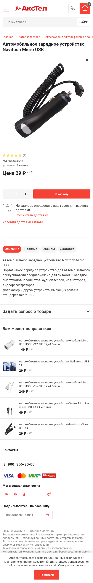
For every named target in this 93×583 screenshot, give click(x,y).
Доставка (67, 249)
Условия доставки (17, 222)
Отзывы (49, 249)
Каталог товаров (29, 36)
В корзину (61, 194)
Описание (12, 249)
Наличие (30, 249)
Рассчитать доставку (32, 215)
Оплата (37, 222)
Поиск (83, 22)
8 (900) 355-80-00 (72, 8)
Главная (8, 36)
